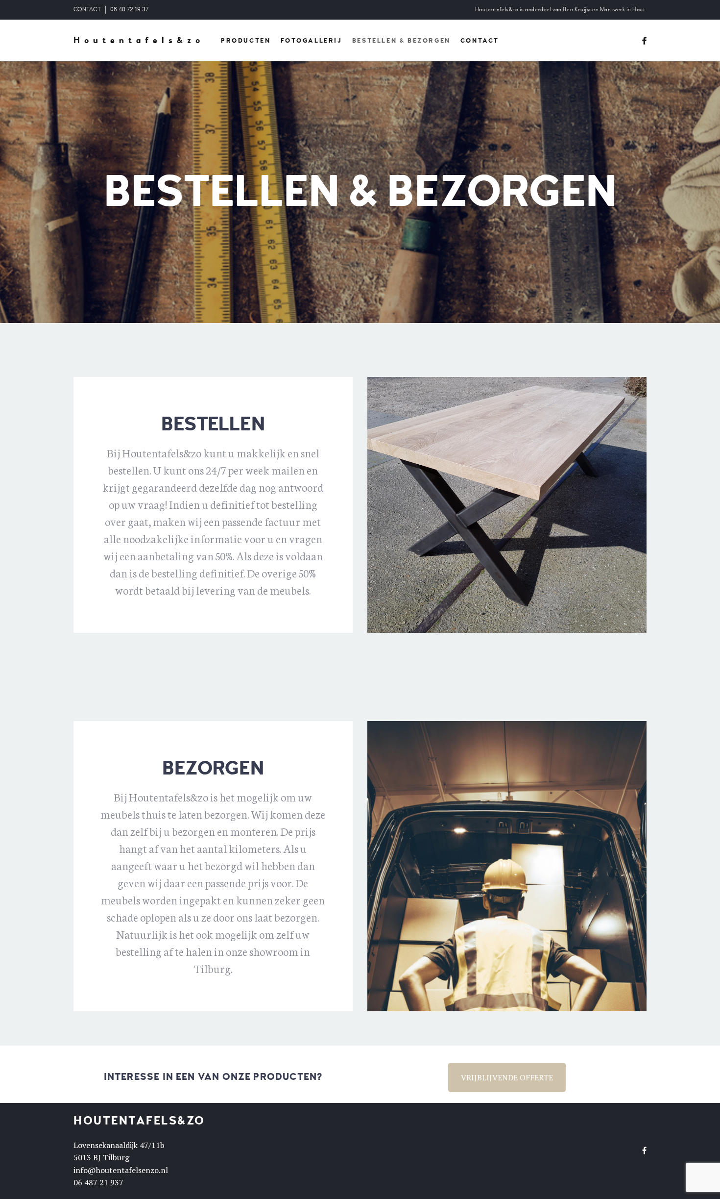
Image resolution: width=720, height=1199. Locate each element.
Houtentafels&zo (138, 40)
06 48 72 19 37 (129, 9)
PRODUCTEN (245, 41)
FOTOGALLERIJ (311, 41)
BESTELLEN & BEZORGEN (401, 41)
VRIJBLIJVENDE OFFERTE (507, 1077)
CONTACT (87, 9)
